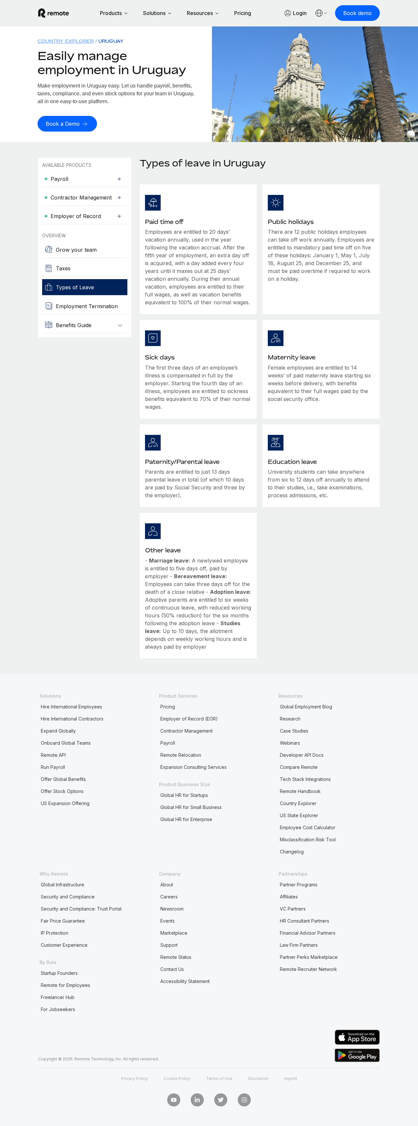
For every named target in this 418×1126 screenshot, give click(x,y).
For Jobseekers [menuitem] (58, 1009)
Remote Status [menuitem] (175, 957)
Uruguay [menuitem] (110, 41)
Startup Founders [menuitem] (59, 973)
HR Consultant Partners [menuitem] (304, 921)
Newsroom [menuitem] (172, 909)
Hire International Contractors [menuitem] (72, 719)
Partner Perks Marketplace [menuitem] (309, 957)
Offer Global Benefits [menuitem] (63, 779)
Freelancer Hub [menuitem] (57, 997)
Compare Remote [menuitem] (299, 767)
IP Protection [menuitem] (54, 933)
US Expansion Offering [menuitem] (65, 803)
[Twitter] (220, 1099)
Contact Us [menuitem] (172, 969)
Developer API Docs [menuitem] (302, 755)
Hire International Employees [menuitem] (71, 706)
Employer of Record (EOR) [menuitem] (189, 719)
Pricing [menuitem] (167, 706)
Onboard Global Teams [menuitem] (66, 743)
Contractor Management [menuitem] (186, 731)
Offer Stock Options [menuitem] (62, 791)
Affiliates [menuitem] (289, 896)
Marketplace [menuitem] (173, 933)
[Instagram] (244, 1099)
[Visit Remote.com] (53, 13)
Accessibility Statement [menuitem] (185, 981)
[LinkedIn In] (197, 1099)
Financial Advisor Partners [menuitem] (307, 933)
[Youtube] (173, 1099)
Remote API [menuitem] (53, 755)
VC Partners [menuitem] (293, 909)
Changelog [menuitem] (292, 851)
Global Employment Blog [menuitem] (306, 706)
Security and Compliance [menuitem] (68, 896)
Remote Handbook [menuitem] (300, 791)
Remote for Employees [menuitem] (65, 985)
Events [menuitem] (167, 921)
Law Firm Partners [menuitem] (299, 945)
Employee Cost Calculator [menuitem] (307, 827)
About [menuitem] (166, 884)
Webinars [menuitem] (290, 743)
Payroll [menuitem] (167, 743)
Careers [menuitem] (169, 896)
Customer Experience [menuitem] (64, 945)
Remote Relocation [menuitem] (180, 755)
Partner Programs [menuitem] (298, 884)
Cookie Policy (177, 1078)
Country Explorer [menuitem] (66, 41)
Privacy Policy (134, 1078)
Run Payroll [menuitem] (53, 767)
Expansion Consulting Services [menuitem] (193, 767)
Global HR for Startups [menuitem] (184, 795)
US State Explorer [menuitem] (299, 815)
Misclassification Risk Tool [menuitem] (308, 839)
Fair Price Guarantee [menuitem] (63, 921)
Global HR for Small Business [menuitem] (191, 807)
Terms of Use (219, 1078)
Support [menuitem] (169, 945)
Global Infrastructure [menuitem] (62, 884)
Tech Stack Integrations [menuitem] (305, 779)
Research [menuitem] (290, 719)
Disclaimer (258, 1078)
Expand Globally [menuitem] (58, 731)
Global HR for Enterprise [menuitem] (186, 819)
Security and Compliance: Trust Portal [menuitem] (81, 909)
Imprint (290, 1078)
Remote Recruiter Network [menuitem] (308, 969)
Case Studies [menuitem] (294, 731)
